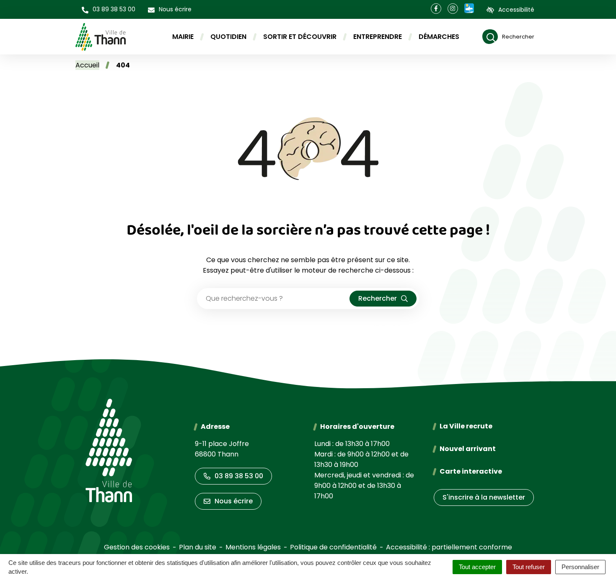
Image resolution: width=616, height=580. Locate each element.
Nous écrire (234, 501)
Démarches (439, 36)
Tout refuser (528, 566)
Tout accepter (477, 566)
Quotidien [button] (228, 36)
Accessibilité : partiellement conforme (449, 547)
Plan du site (197, 547)
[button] (108, 9)
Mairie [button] (183, 36)
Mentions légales (253, 547)
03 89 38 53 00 (239, 476)
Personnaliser (580, 566)
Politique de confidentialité (333, 547)
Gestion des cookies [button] (137, 547)
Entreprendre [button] (377, 36)
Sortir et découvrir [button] (299, 36)
